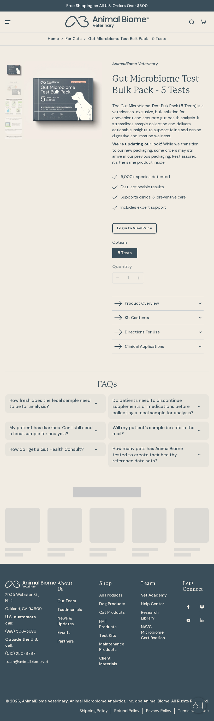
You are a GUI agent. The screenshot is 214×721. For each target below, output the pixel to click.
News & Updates (65, 621)
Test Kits (107, 635)
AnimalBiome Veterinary (45, 701)
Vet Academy (154, 595)
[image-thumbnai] (13, 69)
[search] (191, 21)
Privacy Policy (158, 710)
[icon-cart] (203, 21)
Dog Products (112, 603)
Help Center (152, 603)
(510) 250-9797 (20, 653)
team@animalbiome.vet (27, 661)
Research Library (150, 615)
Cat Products (112, 612)
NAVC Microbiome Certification (153, 632)
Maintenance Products (111, 646)
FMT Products (108, 624)
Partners (65, 641)
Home (53, 38)
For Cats (74, 38)
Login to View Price (134, 228)
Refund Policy (127, 710)
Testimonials (69, 609)
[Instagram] (202, 606)
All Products (110, 595)
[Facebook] (188, 606)
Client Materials (108, 661)
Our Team (66, 601)
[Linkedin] (202, 620)
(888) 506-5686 (20, 631)
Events (63, 632)
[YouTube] (188, 620)
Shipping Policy (94, 710)
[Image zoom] (63, 100)
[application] (198, 705)
